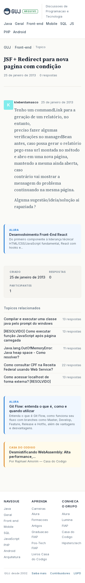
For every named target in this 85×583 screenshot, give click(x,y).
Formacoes (40, 520)
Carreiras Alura (39, 511)
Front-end (23, 47)
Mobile (51, 24)
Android (19, 32)
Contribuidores (60, 573)
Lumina (67, 520)
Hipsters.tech (71, 543)
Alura (66, 514)
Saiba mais (39, 573)
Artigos (37, 526)
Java (8, 24)
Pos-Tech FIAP (39, 545)
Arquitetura (12, 557)
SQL (63, 24)
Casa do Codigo (68, 534)
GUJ (7, 47)
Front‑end (35, 24)
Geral (19, 24)
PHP (7, 32)
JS (72, 24)
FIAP (65, 526)
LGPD (77, 573)
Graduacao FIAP (40, 534)
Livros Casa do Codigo (40, 556)
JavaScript (11, 539)
